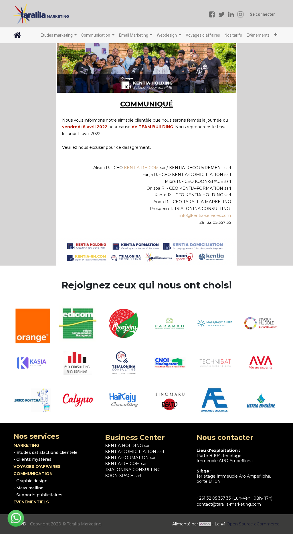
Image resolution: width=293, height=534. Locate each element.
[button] (276, 34)
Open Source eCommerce (253, 524)
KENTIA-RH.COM (141, 167)
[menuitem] (202, 35)
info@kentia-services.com (205, 215)
